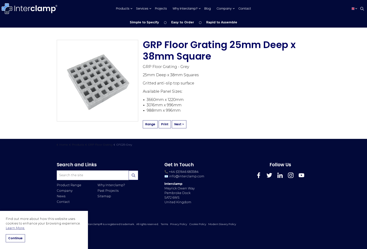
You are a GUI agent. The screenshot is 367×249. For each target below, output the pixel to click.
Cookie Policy (197, 224)
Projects (161, 8)
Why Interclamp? (185, 8)
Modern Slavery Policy (222, 224)
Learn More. (15, 228)
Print (164, 124)
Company (224, 8)
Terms (164, 224)
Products (122, 8)
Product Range (69, 185)
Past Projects (108, 190)
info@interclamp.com (186, 176)
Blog (207, 8)
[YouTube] (301, 175)
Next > (179, 124)
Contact (244, 8)
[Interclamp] (29, 8)
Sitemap (104, 196)
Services (142, 8)
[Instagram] (291, 175)
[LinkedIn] (280, 175)
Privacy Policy (178, 224)
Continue (15, 238)
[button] (133, 175)
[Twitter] (269, 175)
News (61, 196)
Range (150, 124)
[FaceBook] (258, 175)
